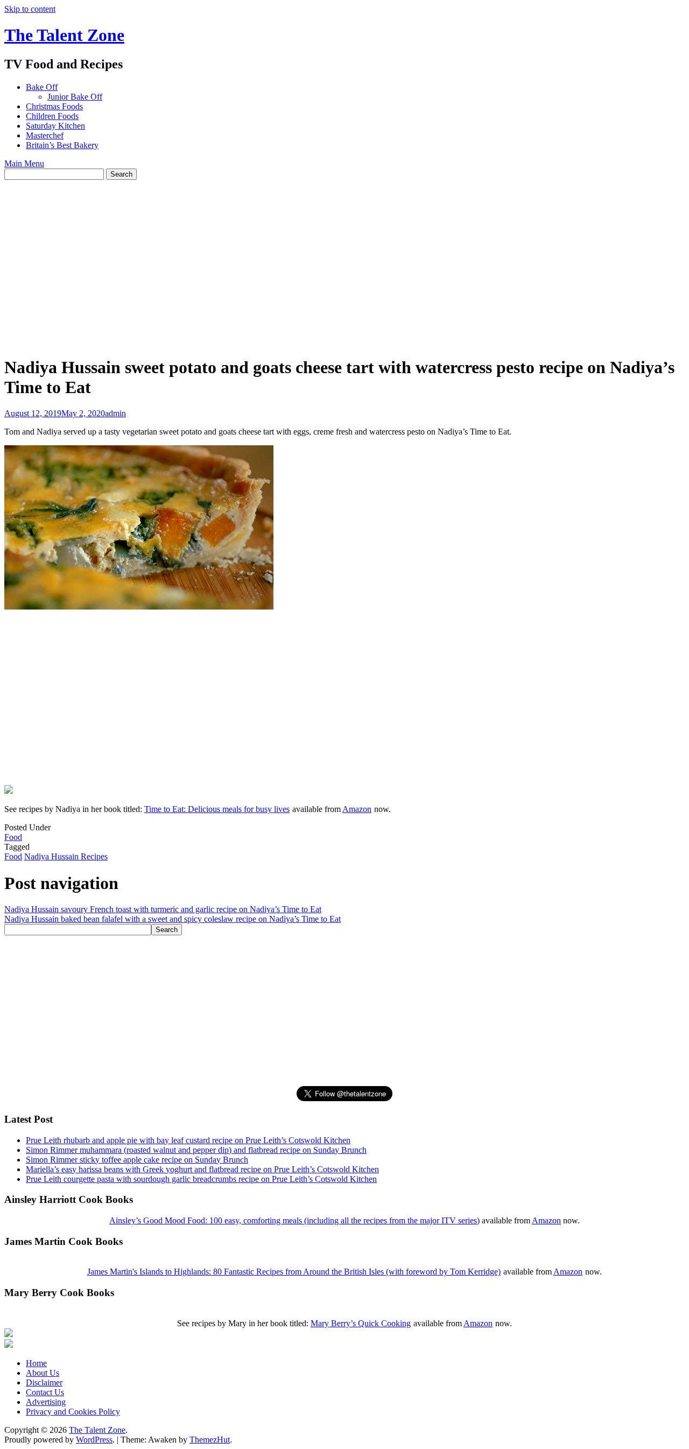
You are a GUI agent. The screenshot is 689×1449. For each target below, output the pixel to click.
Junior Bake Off (74, 96)
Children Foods (52, 116)
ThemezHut (209, 1439)
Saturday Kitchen (55, 125)
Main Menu (24, 163)
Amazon (356, 809)
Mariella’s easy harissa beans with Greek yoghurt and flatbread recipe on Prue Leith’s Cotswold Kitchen (202, 1169)
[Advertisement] (344, 260)
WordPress (94, 1439)
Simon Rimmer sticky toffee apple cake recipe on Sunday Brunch (137, 1159)
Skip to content (29, 8)
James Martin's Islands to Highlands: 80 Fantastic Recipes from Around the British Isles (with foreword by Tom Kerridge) (294, 1271)
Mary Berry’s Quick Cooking (361, 1323)
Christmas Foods (54, 106)
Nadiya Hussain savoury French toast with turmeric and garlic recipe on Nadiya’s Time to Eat (162, 909)
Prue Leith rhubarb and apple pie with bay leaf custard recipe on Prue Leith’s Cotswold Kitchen (188, 1140)
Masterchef (45, 135)
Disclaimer (44, 1382)
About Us (42, 1372)
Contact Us (45, 1392)
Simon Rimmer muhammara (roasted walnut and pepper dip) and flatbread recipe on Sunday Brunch (196, 1149)
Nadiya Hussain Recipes (66, 856)
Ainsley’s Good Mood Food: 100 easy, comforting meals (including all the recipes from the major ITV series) (294, 1220)
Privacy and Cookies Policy (73, 1411)
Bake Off (42, 87)
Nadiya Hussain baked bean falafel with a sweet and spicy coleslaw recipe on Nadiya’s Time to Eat (172, 918)
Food (13, 837)
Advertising (46, 1401)
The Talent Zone (64, 35)
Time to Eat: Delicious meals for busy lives (217, 809)
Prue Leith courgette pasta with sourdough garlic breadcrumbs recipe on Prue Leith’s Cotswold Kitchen (201, 1179)
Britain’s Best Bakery (62, 145)
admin (115, 413)
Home (36, 1363)
